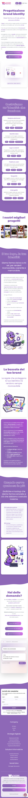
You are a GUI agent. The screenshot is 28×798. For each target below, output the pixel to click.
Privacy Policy (19, 710)
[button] (24, 3)
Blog (14, 730)
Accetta (14, 785)
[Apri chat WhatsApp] (25, 794)
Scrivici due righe (13, 623)
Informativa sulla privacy (19, 782)
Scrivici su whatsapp (14, 56)
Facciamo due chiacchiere (14, 628)
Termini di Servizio (14, 713)
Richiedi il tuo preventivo (14, 52)
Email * (3, 702)
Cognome (16, 697)
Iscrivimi (14, 707)
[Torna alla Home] (6, 3)
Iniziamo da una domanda (14, 633)
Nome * (3, 697)
